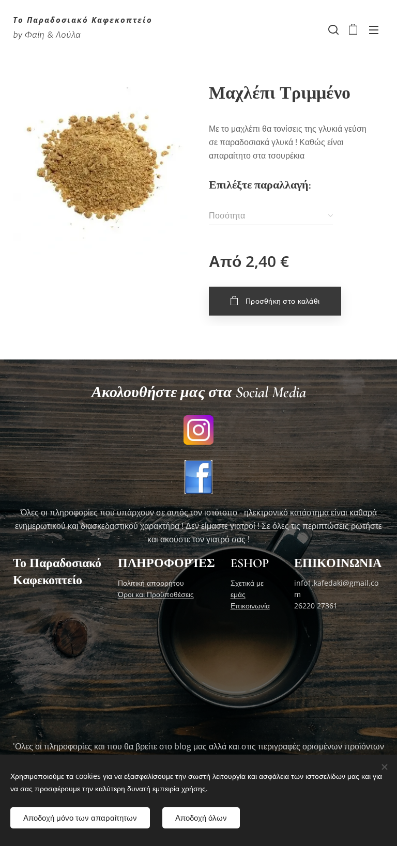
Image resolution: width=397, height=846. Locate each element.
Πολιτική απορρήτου (151, 583)
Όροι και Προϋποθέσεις (156, 594)
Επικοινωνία (250, 605)
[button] (332, 29)
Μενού (373, 29)
